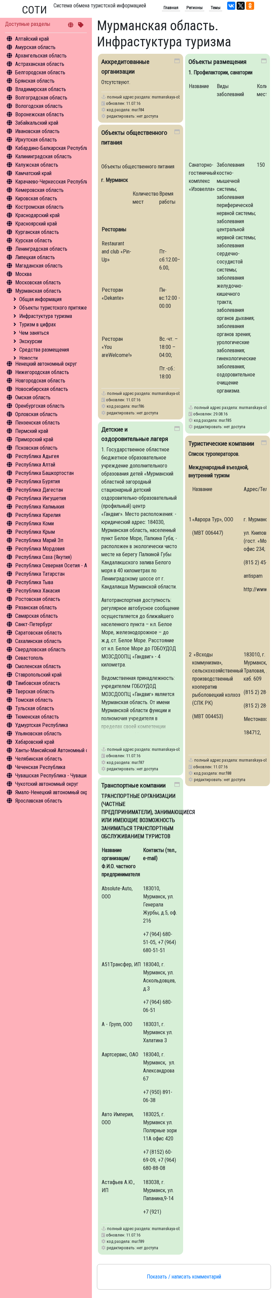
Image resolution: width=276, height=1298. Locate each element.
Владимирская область (40, 89)
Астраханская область (39, 64)
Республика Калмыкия (39, 506)
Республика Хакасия (37, 590)
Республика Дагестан (39, 490)
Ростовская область (37, 599)
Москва (23, 274)
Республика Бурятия (37, 481)
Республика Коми (34, 523)
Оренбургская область (40, 406)
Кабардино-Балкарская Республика (54, 148)
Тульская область (34, 708)
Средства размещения (44, 350)
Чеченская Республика (40, 767)
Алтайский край (32, 39)
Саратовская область (38, 633)
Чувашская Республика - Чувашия (52, 775)
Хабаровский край (34, 742)
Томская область (34, 700)
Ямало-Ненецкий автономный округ (54, 792)
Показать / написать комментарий (184, 1276)
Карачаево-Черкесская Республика (54, 181)
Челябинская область (38, 759)
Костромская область (39, 207)
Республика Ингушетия (40, 498)
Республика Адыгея (37, 456)
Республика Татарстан (40, 574)
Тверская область (35, 691)
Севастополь (29, 658)
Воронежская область (39, 114)
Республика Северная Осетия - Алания (57, 565)
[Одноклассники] (250, 6)
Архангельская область (41, 55)
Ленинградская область (41, 249)
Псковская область (36, 448)
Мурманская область (38, 291)
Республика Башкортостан (44, 473)
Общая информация (40, 299)
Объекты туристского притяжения (56, 308)
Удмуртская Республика (41, 725)
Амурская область (35, 47)
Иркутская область (36, 139)
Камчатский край (33, 173)
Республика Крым (35, 532)
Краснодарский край (37, 215)
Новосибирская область (41, 389)
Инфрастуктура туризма (45, 316)
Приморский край (34, 439)
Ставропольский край (38, 675)
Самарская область (36, 616)
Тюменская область (37, 717)
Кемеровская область (39, 190)
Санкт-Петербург (34, 624)
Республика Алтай (35, 464)
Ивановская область (37, 131)
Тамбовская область (37, 683)
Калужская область (36, 165)
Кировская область (36, 198)
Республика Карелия (38, 515)
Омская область (32, 397)
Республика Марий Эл (39, 540)
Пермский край (31, 431)
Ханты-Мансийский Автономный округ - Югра (64, 750)
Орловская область (36, 414)
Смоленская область (38, 666)
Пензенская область (37, 422)
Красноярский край (36, 223)
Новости (28, 358)
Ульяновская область (38, 733)
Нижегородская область (42, 372)
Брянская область (35, 81)
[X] (241, 6)
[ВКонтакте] (231, 6)
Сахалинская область (38, 641)
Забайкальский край (36, 123)
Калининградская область (43, 156)
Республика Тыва (34, 582)
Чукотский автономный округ (46, 784)
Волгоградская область (41, 97)
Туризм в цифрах (37, 324)
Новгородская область (40, 380)
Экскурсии (30, 341)
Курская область (33, 240)
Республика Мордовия (40, 548)
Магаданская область (39, 265)
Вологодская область (39, 106)
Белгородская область (40, 72)
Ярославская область (38, 801)
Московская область (38, 282)
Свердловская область (40, 649)
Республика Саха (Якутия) (43, 557)
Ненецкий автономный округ (46, 364)
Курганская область (37, 232)
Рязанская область (36, 607)
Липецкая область (35, 257)
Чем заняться (34, 333)
